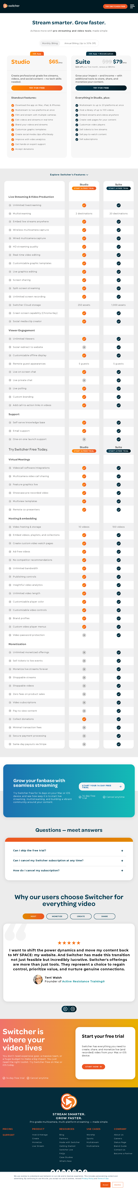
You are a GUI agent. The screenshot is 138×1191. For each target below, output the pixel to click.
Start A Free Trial (84, 188)
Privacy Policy (88, 1178)
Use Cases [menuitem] (94, 1129)
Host (33, 916)
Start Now (92, 1067)
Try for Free (101, 88)
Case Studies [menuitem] (66, 1157)
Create (81, 916)
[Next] (65, 1009)
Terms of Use (103, 1178)
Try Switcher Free (115, 6)
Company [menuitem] (120, 1129)
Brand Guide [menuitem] (120, 1146)
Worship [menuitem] (91, 1135)
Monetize (57, 916)
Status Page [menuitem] (120, 1142)
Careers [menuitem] (118, 1138)
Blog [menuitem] (61, 1135)
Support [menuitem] (9, 1135)
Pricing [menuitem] (8, 1129)
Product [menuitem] (38, 1129)
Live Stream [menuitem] (38, 1146)
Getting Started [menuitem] (67, 1146)
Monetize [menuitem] (37, 1142)
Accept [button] (105, 1185)
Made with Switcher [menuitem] (69, 1142)
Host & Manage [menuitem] (40, 1135)
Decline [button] (117, 1185)
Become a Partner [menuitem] (123, 1153)
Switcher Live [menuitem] (66, 1150)
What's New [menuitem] (65, 1161)
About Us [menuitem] (118, 1135)
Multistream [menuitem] (93, 1142)
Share (104, 916)
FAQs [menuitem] (62, 1153)
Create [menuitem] (35, 1138)
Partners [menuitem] (63, 1138)
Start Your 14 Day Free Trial (96, 786)
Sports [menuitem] (90, 1138)
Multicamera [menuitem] (93, 1146)
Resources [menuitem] (66, 1129)
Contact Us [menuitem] (119, 1150)
